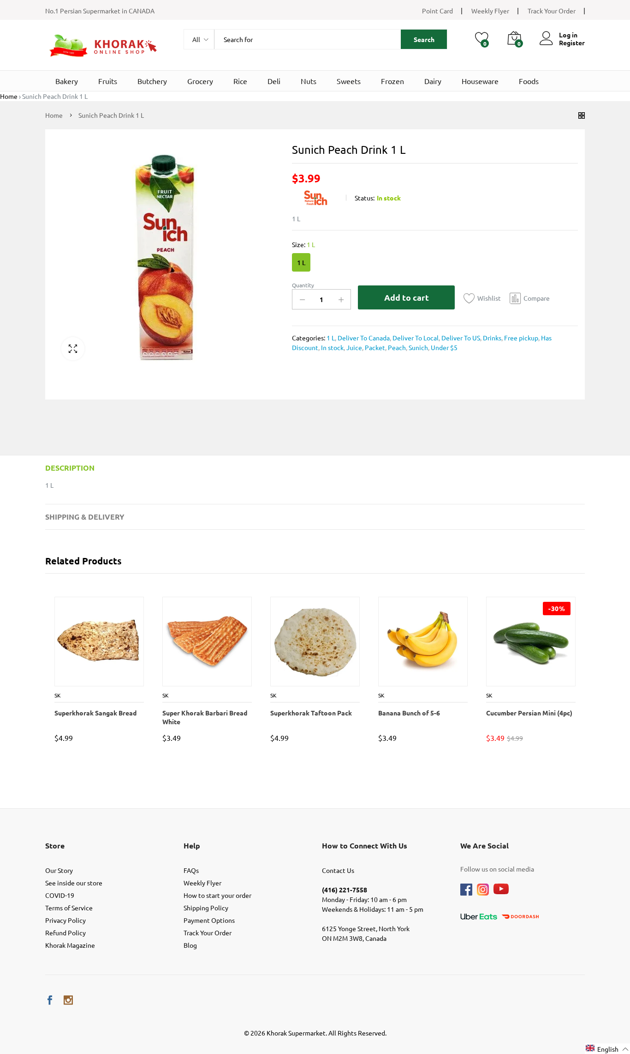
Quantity (303, 285)
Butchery (152, 80)
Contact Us (338, 870)
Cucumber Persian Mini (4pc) (529, 713)
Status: (364, 198)
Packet (374, 347)
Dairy (432, 80)
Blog (190, 945)
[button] (607, 1048)
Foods (529, 80)
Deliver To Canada (363, 337)
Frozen (392, 80)
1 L (301, 262)
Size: (303, 244)
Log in (568, 35)
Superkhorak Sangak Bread (95, 713)
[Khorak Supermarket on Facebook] (49, 1000)
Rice (240, 80)
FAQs (191, 870)
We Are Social (484, 845)
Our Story (59, 870)
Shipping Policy (206, 907)
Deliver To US (460, 337)
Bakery (66, 80)
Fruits (107, 80)
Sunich (417, 347)
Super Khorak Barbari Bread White (204, 717)
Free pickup (520, 337)
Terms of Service (69, 907)
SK (57, 695)
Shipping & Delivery (85, 516)
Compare (536, 298)
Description (70, 467)
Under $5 (443, 347)
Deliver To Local (415, 337)
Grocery (200, 80)
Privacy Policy (65, 920)
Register (572, 43)
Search (424, 39)
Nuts (308, 80)
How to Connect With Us (364, 845)
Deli (273, 80)
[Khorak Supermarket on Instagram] (68, 1000)
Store (55, 845)
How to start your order (217, 895)
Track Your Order (552, 10)
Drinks (491, 337)
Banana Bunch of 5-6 (409, 713)
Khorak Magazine (70, 945)
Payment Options (209, 920)
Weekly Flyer (490, 10)
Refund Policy (65, 932)
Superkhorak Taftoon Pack (310, 713)
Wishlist (489, 298)
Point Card (437, 10)
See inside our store (73, 882)
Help (192, 845)
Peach (396, 347)
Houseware (480, 80)
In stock (332, 347)
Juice (353, 347)
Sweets (349, 80)
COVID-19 (59, 895)
